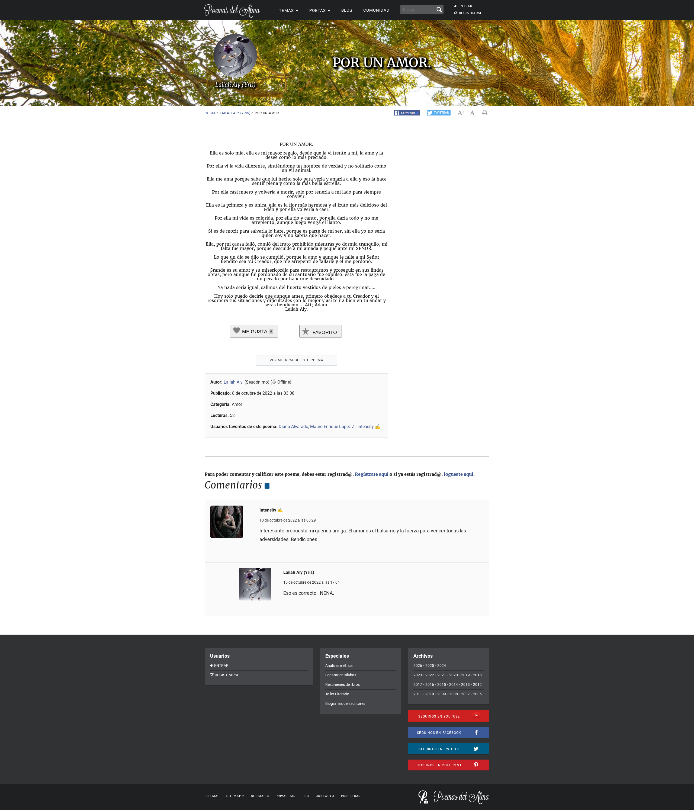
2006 (477, 694)
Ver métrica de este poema (296, 360)
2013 (465, 684)
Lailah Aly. (233, 382)
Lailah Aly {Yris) (235, 113)
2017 (417, 684)
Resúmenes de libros (342, 684)
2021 (441, 675)
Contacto (325, 796)
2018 (477, 675)
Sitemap (212, 796)
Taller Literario (337, 694)
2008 (453, 694)
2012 (477, 684)
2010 (429, 694)
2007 (465, 694)
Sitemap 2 (235, 796)
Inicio (210, 113)
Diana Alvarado (293, 426)
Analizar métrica (339, 665)
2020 (453, 675)
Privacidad (285, 796)
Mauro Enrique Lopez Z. (333, 426)
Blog (346, 10)
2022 (429, 675)
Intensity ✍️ (369, 426)
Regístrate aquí (371, 474)
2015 (441, 684)
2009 (441, 694)
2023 (417, 675)
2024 (441, 665)
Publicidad (351, 796)
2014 (453, 684)
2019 (465, 675)
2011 (417, 694)
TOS (305, 796)
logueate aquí (458, 474)
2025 (429, 665)
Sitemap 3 (260, 796)
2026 (417, 665)
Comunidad (376, 10)
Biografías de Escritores (345, 703)
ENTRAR (465, 6)
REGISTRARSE (470, 13)
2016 (429, 684)
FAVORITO (324, 332)
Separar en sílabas (340, 675)
